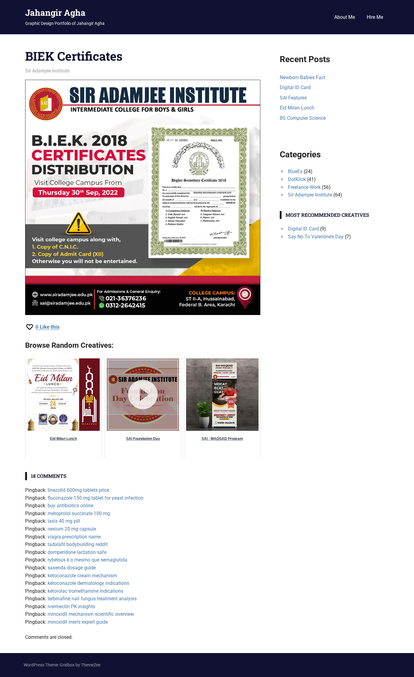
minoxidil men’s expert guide (78, 622)
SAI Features (293, 98)
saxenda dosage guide (72, 568)
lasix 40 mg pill (64, 521)
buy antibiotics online (70, 505)
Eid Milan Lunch (297, 108)
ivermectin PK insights (71, 606)
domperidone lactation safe (77, 552)
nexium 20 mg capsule (72, 529)
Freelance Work (304, 187)
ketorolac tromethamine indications (85, 591)
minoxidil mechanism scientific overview (91, 614)
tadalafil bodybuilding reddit (78, 544)
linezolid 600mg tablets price (78, 490)
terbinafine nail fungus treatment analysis (92, 599)
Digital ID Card (295, 87)
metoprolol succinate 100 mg (79, 513)
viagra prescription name (74, 537)
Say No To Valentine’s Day (316, 237)
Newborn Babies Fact (302, 77)
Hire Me (375, 17)
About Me (344, 17)
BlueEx (295, 171)
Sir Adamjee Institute (47, 71)
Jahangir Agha (55, 12)
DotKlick (297, 179)
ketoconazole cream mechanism (82, 575)
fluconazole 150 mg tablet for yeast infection (95, 498)
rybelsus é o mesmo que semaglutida (87, 560)
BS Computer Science (303, 118)
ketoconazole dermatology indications (88, 583)
